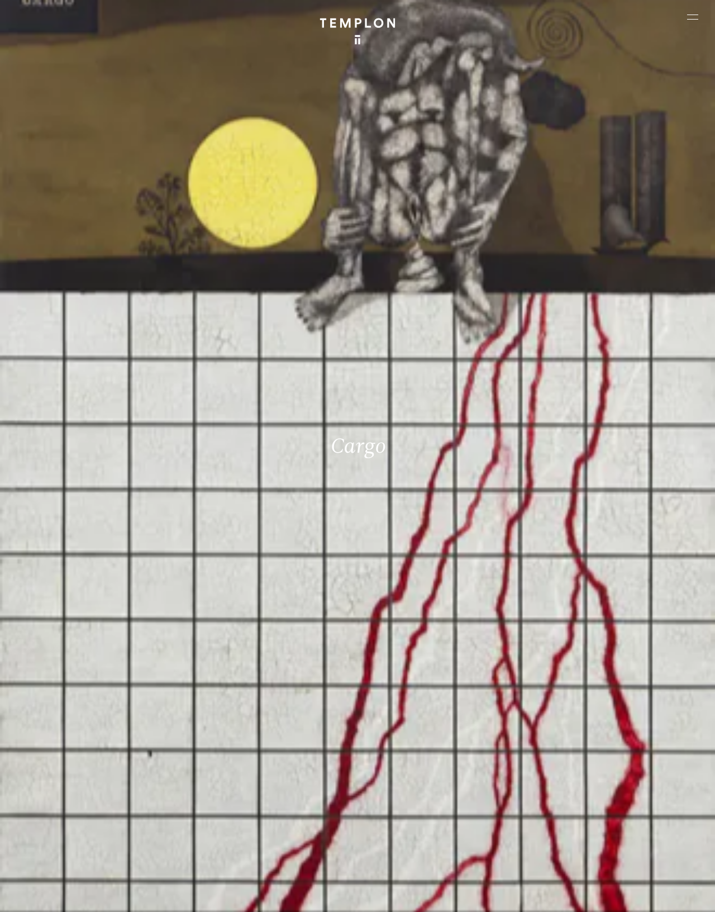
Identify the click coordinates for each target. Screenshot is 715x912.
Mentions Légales (559, 894)
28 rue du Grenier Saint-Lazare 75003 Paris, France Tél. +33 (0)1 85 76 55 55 (90, 807)
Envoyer (401, 818)
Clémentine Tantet (200, 894)
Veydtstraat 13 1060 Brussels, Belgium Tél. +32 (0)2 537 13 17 (246, 731)
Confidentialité (619, 894)
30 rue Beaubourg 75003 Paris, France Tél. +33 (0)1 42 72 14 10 (74, 731)
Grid (294, 894)
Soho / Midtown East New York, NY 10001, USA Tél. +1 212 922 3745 (252, 807)
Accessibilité (671, 894)
